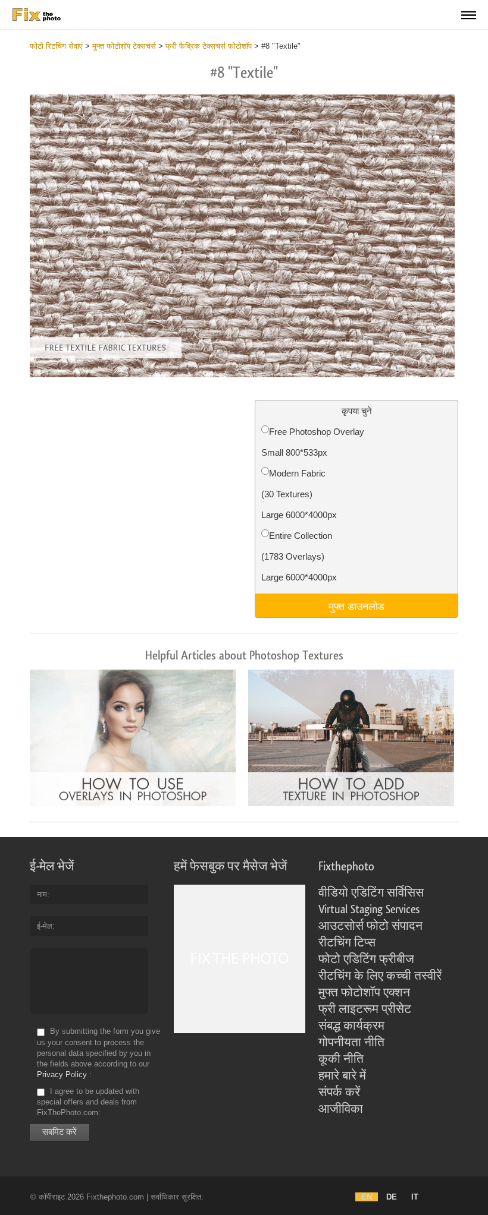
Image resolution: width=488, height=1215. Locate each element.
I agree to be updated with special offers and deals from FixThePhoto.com (88, 1102)
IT (414, 1196)
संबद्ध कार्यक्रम (351, 1026)
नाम (42, 894)
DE (391, 1196)
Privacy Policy (62, 1074)
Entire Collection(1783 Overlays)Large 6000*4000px (299, 556)
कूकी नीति (341, 1059)
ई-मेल (44, 925)
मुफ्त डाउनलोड (356, 605)
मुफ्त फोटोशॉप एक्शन (364, 993)
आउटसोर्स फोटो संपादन (370, 926)
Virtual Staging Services (369, 910)
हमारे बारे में (342, 1076)
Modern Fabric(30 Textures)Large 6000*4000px (299, 494)
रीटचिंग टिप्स (347, 943)
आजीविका (340, 1109)
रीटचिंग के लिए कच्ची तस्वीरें (380, 976)
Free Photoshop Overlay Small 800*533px (312, 442)
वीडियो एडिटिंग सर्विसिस (371, 893)
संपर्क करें (339, 1093)
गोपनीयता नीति (351, 1043)
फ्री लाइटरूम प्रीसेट (364, 1009)
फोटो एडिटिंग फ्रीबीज (366, 959)
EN (366, 1196)
